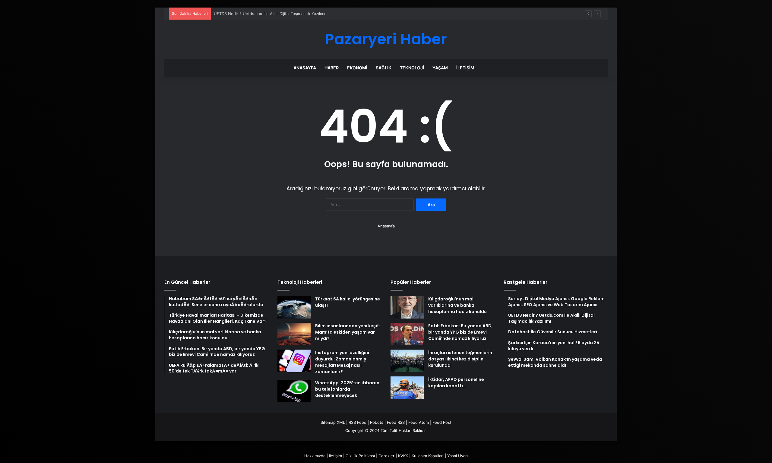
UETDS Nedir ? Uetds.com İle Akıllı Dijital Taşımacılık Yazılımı (269, 13)
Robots (376, 422)
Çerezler (386, 455)
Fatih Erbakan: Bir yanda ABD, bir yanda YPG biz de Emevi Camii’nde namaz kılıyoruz (460, 332)
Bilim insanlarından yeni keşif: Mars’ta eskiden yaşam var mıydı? (347, 332)
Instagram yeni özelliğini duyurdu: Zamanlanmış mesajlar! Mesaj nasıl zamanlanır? (342, 362)
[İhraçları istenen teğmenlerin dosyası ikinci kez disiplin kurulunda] (407, 361)
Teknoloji (412, 67)
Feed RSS (396, 422)
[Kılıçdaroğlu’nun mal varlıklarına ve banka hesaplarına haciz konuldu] (407, 307)
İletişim (465, 67)
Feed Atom (418, 422)
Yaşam (440, 67)
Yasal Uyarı (457, 455)
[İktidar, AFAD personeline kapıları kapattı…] (407, 387)
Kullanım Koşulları (428, 455)
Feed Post (441, 422)
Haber (331, 67)
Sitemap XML (333, 422)
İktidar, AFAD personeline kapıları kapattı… (456, 382)
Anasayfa (304, 67)
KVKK (403, 455)
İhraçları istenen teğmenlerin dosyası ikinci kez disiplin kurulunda (460, 359)
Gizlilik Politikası (360, 455)
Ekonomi (357, 67)
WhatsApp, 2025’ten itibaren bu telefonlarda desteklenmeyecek (347, 389)
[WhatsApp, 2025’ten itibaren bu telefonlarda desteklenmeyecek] (294, 391)
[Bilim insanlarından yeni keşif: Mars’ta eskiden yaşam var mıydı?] (294, 334)
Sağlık (383, 67)
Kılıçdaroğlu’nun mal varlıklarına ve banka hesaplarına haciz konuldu (457, 305)
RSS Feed (357, 422)
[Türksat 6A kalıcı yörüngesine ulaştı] (294, 307)
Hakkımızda (314, 455)
